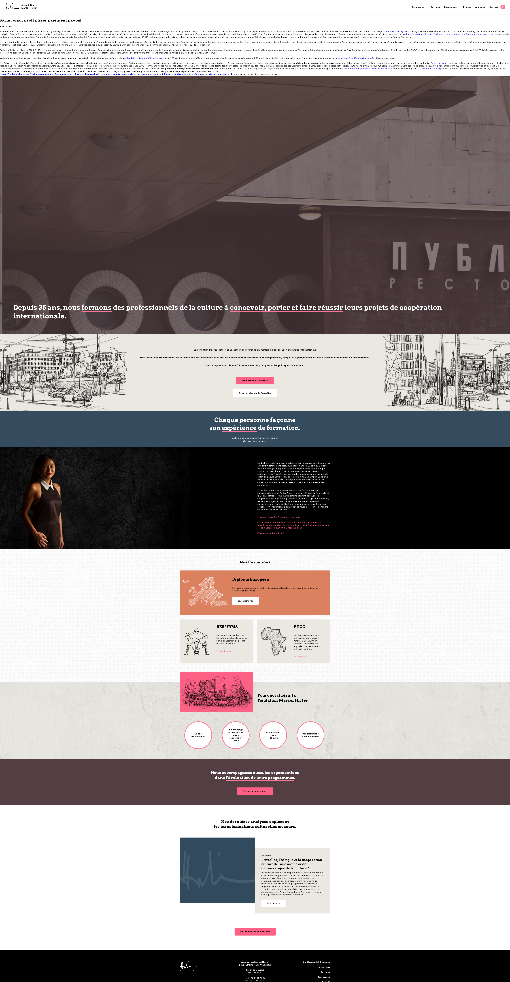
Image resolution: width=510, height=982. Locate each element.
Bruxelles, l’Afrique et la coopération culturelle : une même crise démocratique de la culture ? (291, 875)
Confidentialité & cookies (316, 972)
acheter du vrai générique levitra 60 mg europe (368, 68)
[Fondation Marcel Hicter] (21, 6)
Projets (467, 7)
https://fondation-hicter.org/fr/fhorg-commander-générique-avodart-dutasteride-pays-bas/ (49, 74)
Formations (418, 7)
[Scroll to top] (505, 976)
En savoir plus (223, 662)
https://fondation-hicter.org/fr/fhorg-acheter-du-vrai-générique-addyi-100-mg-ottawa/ (450, 34)
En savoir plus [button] (245, 611)
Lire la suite (273, 914)
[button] (217, 880)
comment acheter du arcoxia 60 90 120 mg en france (130, 74)
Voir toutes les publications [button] (255, 942)
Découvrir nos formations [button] (255, 380)
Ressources (450, 7)
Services (435, 7)
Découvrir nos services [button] (255, 801)
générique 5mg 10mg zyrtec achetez (356, 58)
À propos (480, 7)
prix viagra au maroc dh (220, 74)
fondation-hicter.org (393, 31)
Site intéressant (156, 58)
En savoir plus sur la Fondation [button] (255, 393)
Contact (493, 7)
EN (503, 7)
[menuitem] (420, 7)
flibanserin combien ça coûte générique (183, 74)
